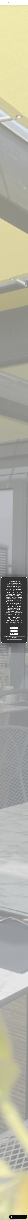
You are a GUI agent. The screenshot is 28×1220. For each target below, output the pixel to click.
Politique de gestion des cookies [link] (14, 639)
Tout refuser (14, 630)
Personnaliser (14, 633)
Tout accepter (14, 627)
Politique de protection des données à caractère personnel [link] (14, 636)
